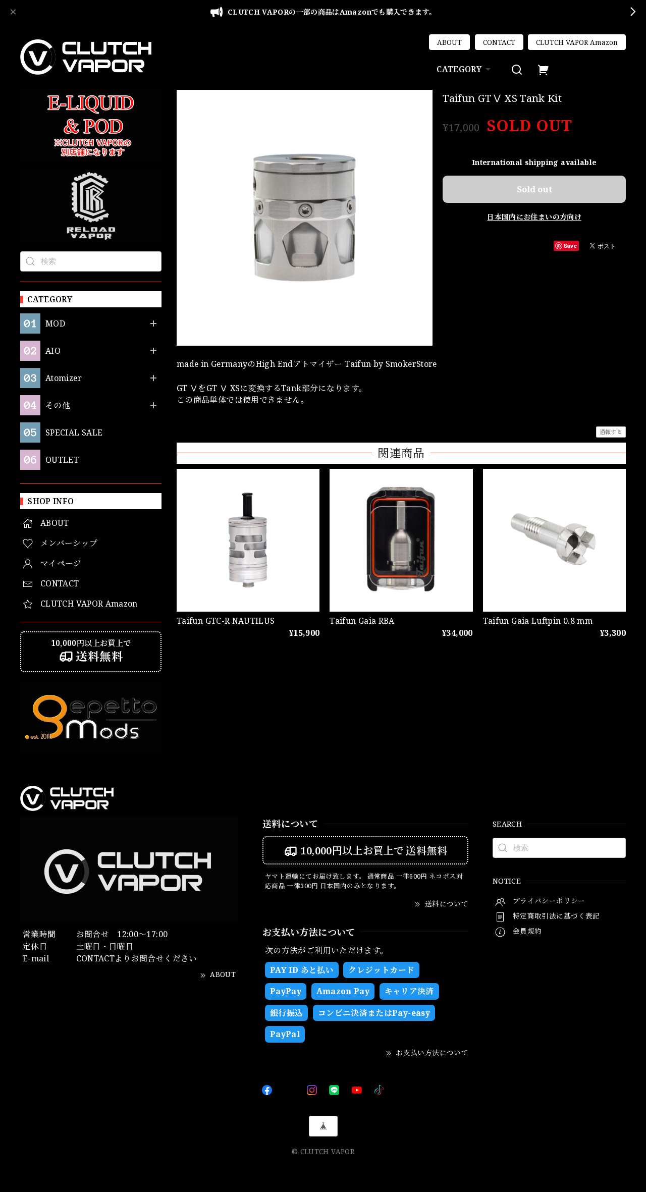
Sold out (534, 189)
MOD (55, 324)
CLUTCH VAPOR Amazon (577, 42)
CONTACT (499, 42)
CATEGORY (459, 69)
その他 (57, 405)
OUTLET (62, 460)
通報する (611, 432)
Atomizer (63, 378)
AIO (53, 351)
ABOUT (449, 42)
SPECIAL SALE (73, 433)
